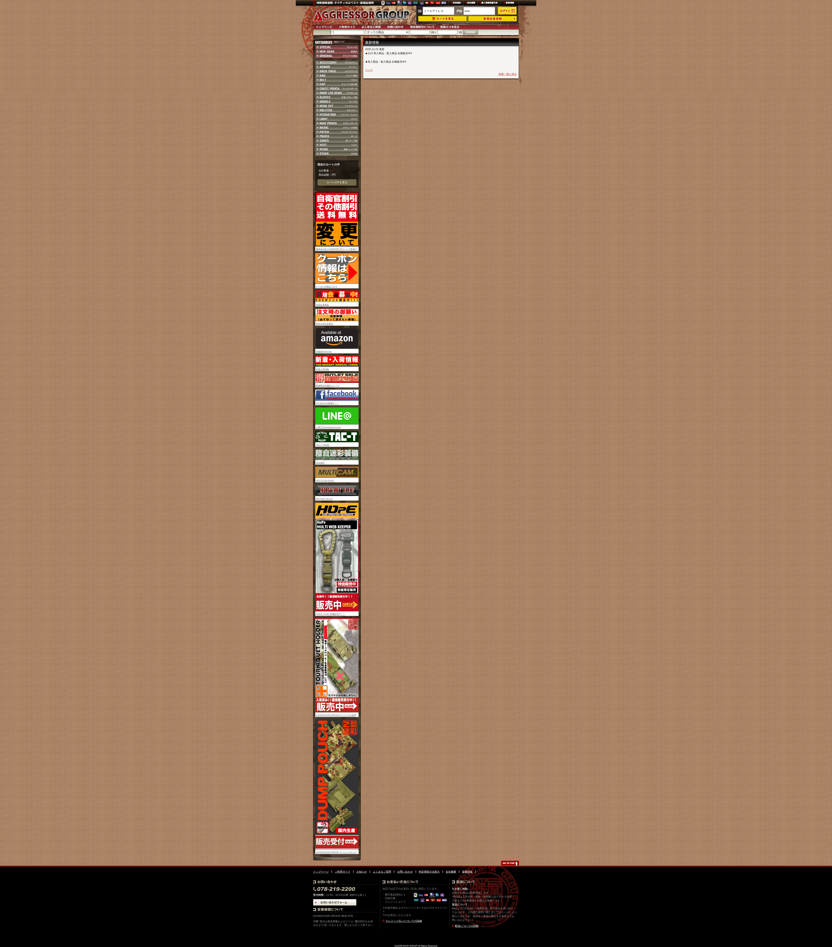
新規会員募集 (322, 305)
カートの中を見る (337, 182)
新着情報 (467, 871)
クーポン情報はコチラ (327, 286)
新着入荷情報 (322, 369)
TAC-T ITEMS (322, 445)
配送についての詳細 (466, 925)
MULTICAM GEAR (325, 480)
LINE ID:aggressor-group (328, 427)
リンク (369, 70)
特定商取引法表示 (429, 871)
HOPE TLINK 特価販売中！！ (330, 614)
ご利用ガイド (342, 871)
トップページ (321, 871)
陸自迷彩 (320, 463)
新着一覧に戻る (508, 74)
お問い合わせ (405, 871)
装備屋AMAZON (324, 351)
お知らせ (361, 871)
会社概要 (451, 871)
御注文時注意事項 (324, 324)
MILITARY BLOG (324, 499)
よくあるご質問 (382, 871)
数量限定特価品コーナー (328, 385)
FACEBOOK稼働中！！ (327, 403)
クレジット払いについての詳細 (403, 921)
